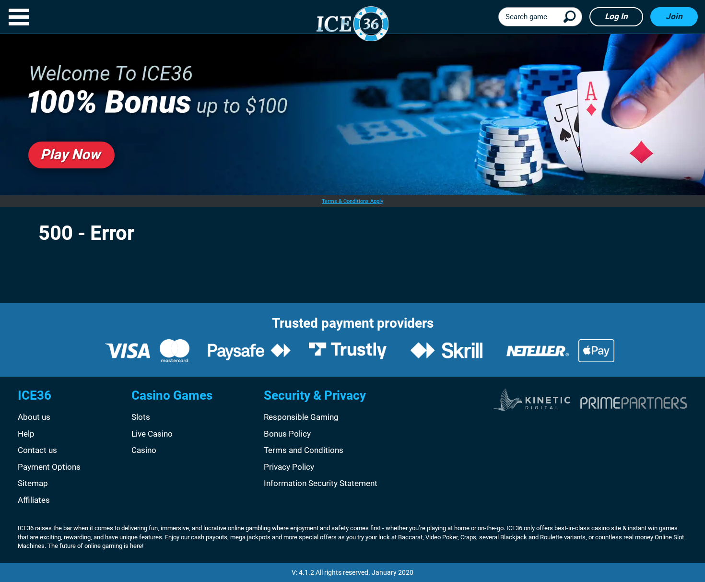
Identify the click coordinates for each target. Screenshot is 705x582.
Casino (143, 450)
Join (674, 16)
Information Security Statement (320, 483)
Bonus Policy (287, 434)
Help (26, 434)
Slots (140, 417)
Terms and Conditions (303, 450)
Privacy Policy (289, 467)
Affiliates (34, 500)
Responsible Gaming (301, 417)
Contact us (37, 450)
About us (34, 417)
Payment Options (49, 467)
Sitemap (33, 483)
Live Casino (152, 434)
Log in (616, 16)
